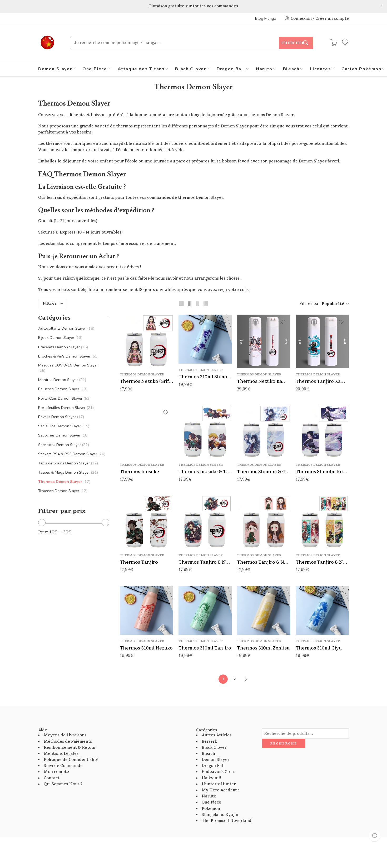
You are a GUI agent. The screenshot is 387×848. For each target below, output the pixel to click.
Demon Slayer (55, 69)
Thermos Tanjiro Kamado (322, 381)
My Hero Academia (221, 790)
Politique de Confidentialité (71, 759)
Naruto (264, 69)
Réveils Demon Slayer (60, 416)
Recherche (283, 743)
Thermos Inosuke (139, 472)
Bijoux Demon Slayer (59, 337)
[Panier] (334, 43)
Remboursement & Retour (70, 747)
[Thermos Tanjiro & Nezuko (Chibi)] (263, 522)
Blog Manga (265, 18)
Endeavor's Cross (218, 771)
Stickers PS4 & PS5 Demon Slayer (71, 454)
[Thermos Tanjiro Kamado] (322, 341)
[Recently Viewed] (374, 835)
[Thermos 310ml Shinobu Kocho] (205, 339)
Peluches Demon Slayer (62, 388)
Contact (51, 778)
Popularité (332, 303)
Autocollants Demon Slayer (65, 328)
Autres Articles (216, 735)
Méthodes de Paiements (68, 741)
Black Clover (190, 69)
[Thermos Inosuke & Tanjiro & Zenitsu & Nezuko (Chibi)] (205, 432)
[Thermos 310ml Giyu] (322, 610)
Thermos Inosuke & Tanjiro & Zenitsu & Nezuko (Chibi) (205, 472)
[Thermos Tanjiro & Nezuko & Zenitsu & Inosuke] (322, 522)
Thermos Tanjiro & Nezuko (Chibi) (263, 562)
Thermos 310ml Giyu (319, 648)
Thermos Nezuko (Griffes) (146, 381)
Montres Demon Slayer (61, 379)
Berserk (209, 741)
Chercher (293, 43)
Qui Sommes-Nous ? (63, 784)
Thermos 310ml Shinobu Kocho (205, 377)
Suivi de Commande (63, 765)
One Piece (94, 69)
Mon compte (56, 771)
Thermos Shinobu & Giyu (263, 472)
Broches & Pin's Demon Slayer (67, 356)
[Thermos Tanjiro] (146, 522)
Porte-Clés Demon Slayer (64, 398)
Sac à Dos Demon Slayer (63, 426)
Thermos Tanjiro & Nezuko (205, 562)
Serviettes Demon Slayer (63, 444)
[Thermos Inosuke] (146, 432)
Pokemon (211, 808)
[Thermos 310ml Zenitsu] (263, 610)
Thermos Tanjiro (139, 562)
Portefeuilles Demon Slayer (65, 407)
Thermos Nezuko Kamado (263, 381)
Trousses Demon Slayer (62, 490)
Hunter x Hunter (219, 784)
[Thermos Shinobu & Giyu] (263, 432)
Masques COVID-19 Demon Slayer (68, 368)
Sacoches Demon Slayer (62, 435)
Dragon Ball (231, 69)
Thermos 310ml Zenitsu (263, 648)
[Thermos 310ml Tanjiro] (205, 610)
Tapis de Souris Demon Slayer (67, 463)
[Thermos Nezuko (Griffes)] (146, 341)
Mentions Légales (61, 753)
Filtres (49, 303)
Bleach (291, 69)
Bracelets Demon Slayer (62, 347)
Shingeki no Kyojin (220, 814)
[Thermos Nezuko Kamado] (263, 341)
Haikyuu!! (211, 778)
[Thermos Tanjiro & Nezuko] (205, 522)
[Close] (381, 6)
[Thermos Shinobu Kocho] (322, 432)
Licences (320, 69)
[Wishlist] (165, 322)
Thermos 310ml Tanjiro (204, 648)
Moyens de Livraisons (65, 735)
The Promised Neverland (226, 820)
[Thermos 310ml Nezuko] (146, 610)
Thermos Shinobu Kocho (322, 472)
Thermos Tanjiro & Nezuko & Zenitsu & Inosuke (322, 562)
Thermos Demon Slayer (142, 374)
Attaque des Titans (141, 69)
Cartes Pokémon (361, 69)
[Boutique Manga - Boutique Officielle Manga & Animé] (47, 43)
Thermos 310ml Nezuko (146, 648)
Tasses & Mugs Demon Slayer (67, 472)
